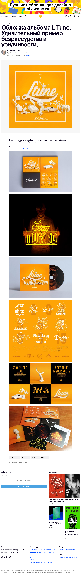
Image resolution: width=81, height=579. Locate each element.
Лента (6, 16)
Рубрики (13, 16)
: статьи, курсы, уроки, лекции (42, 549)
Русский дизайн (22, 462)
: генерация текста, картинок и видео (42, 563)
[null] (14, 457)
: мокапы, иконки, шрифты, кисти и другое (42, 558)
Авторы (20, 16)
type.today (25, 573)
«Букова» (28, 55)
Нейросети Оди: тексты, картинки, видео (69, 558)
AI (1, 16)
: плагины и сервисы (40, 555)
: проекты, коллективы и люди (42, 552)
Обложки (14, 462)
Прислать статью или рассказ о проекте (67, 550)
